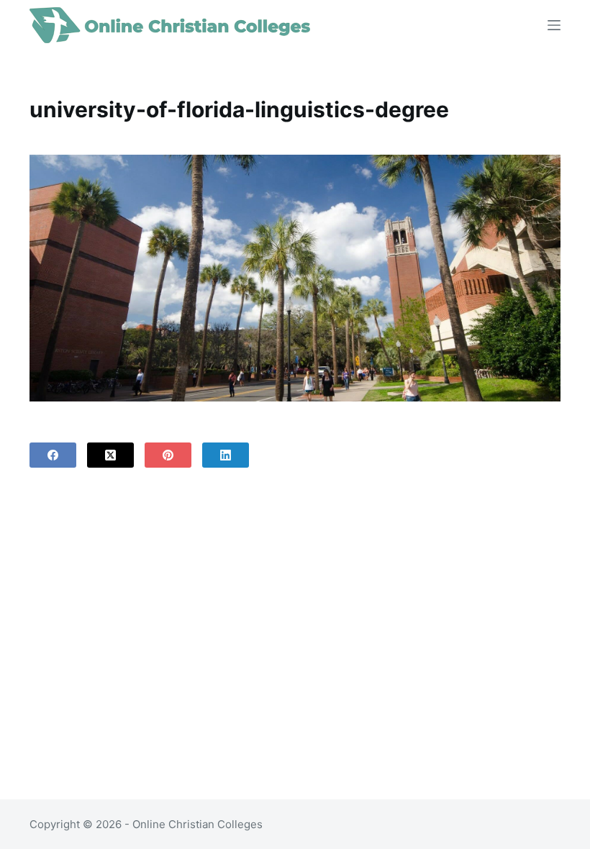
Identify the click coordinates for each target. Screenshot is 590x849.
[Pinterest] (168, 455)
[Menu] (554, 25)
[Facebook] (53, 455)
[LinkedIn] (225, 455)
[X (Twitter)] (110, 455)
